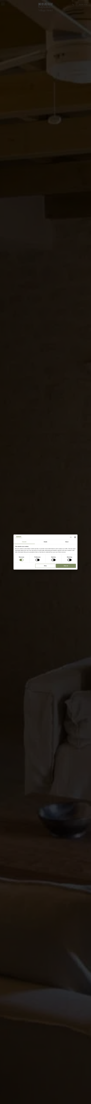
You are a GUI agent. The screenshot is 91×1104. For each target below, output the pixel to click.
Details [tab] (45, 541)
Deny (45, 565)
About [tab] (66, 541)
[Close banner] (75, 537)
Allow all (66, 565)
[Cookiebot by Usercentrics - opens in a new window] (65, 537)
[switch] (37, 560)
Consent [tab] (24, 541)
